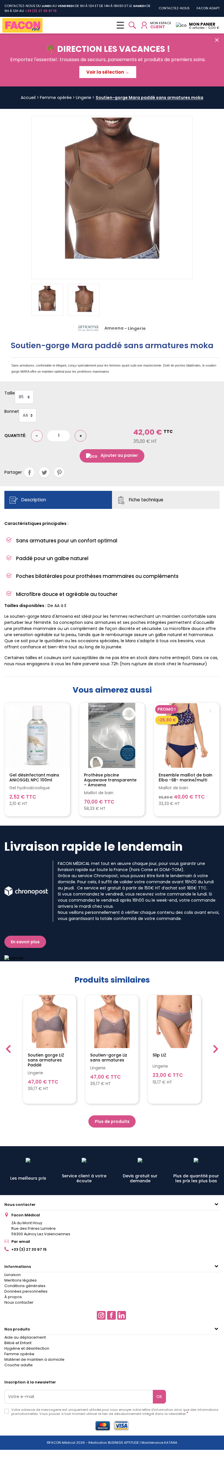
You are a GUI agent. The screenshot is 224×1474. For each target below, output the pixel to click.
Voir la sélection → (107, 72)
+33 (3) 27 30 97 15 (29, 1249)
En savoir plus (25, 942)
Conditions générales (25, 1285)
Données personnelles (26, 1291)
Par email (20, 1241)
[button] (132, 25)
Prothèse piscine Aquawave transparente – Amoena (110, 780)
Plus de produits (112, 1121)
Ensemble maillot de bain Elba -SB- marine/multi (185, 778)
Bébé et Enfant (18, 1342)
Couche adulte (18, 1364)
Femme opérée (19, 1353)
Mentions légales (20, 1280)
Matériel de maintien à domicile (34, 1359)
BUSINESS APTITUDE (123, 1442)
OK (159, 1396)
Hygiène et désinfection (26, 1348)
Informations (17, 1266)
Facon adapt (208, 8)
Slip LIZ (159, 1055)
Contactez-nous (174, 8)
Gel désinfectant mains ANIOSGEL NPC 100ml (34, 778)
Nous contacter (20, 1204)
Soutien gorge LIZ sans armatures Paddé (46, 1060)
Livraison (12, 1274)
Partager (29, 472)
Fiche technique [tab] (145, 500)
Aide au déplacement (25, 1337)
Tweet (44, 472)
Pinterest (59, 472)
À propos (13, 1296)
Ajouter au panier (119, 455)
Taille (9, 393)
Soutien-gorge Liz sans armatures (108, 1058)
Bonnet (11, 411)
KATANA (170, 1442)
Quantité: (15, 435)
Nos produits (17, 1329)
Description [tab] (33, 500)
